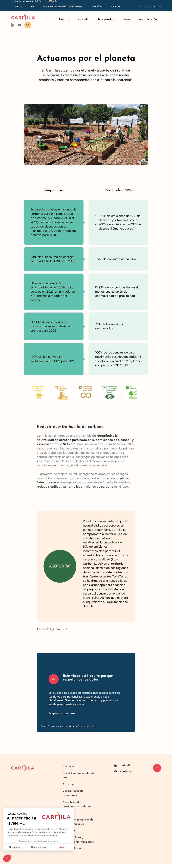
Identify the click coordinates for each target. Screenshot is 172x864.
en (146, 7)
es (154, 7)
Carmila (84, 19)
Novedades (106, 19)
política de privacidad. (86, 726)
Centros (64, 19)
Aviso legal (69, 784)
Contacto (68, 766)
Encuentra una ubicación (139, 19)
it (160, 7)
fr (140, 7)
